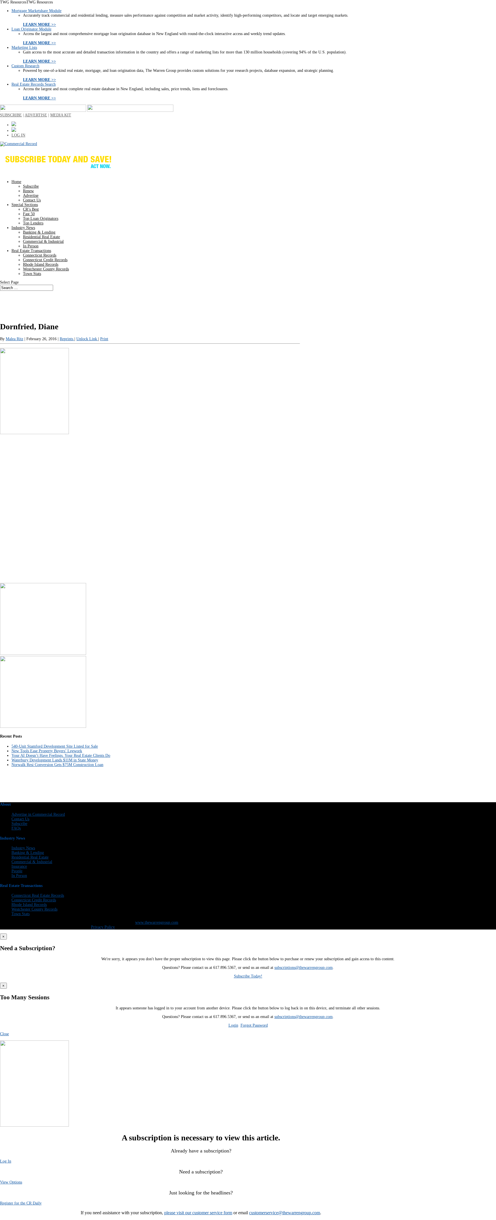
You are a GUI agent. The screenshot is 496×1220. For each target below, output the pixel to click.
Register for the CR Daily (21, 1203)
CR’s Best (31, 209)
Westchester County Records (46, 269)
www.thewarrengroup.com (156, 922)
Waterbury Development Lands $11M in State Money (54, 760)
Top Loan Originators (40, 218)
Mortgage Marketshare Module (36, 11)
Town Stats (32, 274)
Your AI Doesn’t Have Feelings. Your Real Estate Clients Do (60, 755)
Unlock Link (87, 339)
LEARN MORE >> (39, 24)
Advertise (30, 195)
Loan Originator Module (31, 29)
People (16, 871)
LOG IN (18, 135)
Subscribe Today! (248, 976)
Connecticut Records (39, 255)
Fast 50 (29, 214)
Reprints (67, 339)
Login (233, 1025)
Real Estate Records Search (33, 84)
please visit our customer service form (198, 1212)
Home (16, 182)
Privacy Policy (103, 927)
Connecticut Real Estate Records (37, 895)
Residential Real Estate (41, 237)
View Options (11, 1182)
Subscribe (31, 186)
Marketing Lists (24, 47)
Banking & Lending (39, 232)
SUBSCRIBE (11, 115)
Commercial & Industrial (43, 241)
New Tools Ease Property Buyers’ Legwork (46, 751)
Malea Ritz (14, 339)
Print (104, 339)
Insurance (19, 866)
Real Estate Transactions (31, 251)
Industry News (23, 228)
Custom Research (25, 66)
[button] (26, 2)
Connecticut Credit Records (45, 260)
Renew (28, 191)
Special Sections (24, 205)
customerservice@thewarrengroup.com (284, 1212)
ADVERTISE (36, 115)
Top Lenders (33, 223)
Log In (5, 1161)
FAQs (16, 828)
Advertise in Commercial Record (38, 814)
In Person (30, 246)
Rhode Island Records (40, 264)
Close (4, 1034)
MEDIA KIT (60, 115)
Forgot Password (254, 1025)
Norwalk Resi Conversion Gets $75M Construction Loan (57, 765)
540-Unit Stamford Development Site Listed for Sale (54, 746)
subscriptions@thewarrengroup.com (303, 967)
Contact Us (32, 200)
